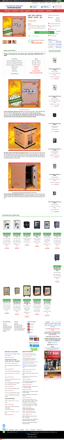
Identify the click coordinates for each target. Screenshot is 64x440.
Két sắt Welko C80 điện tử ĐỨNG (54, 175)
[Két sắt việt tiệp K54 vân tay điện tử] (54, 88)
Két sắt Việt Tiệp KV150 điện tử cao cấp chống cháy (17, 302)
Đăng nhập (54, 2)
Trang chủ (7, 10)
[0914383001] (4, 432)
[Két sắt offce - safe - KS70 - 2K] (5, 42)
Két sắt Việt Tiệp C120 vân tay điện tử (54, 202)
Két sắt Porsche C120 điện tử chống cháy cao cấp (27, 303)
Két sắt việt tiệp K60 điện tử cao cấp (55, 69)
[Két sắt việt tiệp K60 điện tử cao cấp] (54, 60)
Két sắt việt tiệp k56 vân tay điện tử (55, 124)
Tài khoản (54, 0)
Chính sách (41, 10)
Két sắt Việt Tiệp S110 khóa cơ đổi (7, 302)
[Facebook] (4, 425)
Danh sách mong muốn (47, 0)
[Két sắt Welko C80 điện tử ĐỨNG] (54, 166)
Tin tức (34, 10)
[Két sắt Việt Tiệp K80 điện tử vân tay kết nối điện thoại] (57, 257)
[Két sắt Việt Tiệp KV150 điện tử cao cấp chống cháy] (17, 291)
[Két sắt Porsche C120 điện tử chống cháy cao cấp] (27, 291)
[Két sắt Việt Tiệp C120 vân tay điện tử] (54, 193)
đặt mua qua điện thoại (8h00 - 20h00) (38, 42)
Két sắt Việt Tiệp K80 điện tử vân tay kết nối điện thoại (57, 269)
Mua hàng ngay (44, 32)
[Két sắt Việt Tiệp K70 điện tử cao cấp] (54, 141)
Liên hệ (21, 10)
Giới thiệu (14, 10)
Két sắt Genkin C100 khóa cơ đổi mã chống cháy (37, 302)
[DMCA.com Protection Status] (33, 349)
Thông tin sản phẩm (53, 15)
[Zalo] (4, 428)
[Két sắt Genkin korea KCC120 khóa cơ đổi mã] (47, 291)
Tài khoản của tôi (35, 2)
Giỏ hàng (59, 0)
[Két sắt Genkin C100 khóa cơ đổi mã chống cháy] (37, 291)
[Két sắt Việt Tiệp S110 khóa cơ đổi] (7, 291)
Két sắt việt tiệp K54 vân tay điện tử (55, 97)
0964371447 (55, 344)
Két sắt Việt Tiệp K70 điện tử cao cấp (54, 150)
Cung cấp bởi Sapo (32, 436)
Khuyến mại (49, 10)
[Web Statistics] (2, 439)
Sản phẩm (27, 10)
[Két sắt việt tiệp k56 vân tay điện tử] (54, 115)
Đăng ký (58, 2)
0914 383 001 (54, 342)
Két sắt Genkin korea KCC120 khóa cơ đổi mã (47, 302)
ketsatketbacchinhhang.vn (23, 432)
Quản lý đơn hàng (43, 2)
